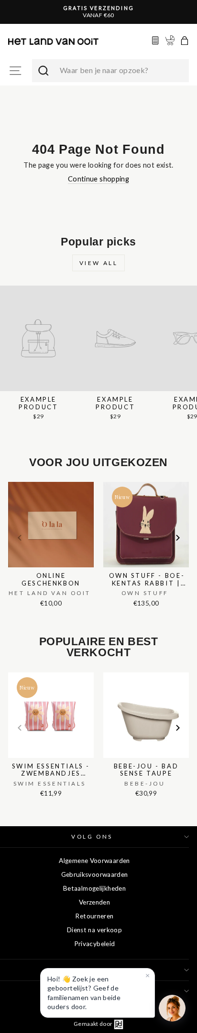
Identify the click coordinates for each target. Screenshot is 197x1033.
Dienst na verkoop (94, 930)
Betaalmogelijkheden (94, 888)
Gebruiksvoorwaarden (94, 874)
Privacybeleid (94, 944)
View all (98, 262)
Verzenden (94, 902)
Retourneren (94, 916)
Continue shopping (98, 178)
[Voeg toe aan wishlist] (11, 479)
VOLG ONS (91, 836)
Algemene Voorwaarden (94, 860)
